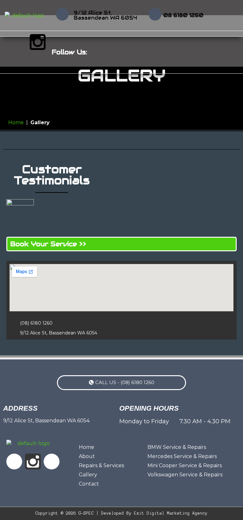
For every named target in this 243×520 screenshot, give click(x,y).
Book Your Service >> (48, 244)
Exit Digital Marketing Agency (171, 513)
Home (16, 122)
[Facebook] (19, 42)
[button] (235, 52)
